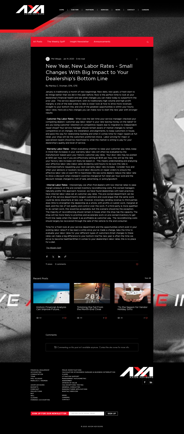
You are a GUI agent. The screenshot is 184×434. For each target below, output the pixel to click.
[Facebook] (144, 382)
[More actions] (136, 58)
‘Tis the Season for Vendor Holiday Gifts (132, 308)
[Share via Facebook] (47, 256)
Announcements (102, 42)
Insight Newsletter (79, 42)
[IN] (150, 382)
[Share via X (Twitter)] (53, 256)
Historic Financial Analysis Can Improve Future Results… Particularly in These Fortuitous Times (51, 308)
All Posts (37, 42)
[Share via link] (65, 256)
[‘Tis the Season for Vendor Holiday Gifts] (133, 293)
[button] (89, 10)
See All (148, 278)
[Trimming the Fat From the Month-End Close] (92, 293)
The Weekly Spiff (56, 42)
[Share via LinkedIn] (59, 256)
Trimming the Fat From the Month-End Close (90, 308)
